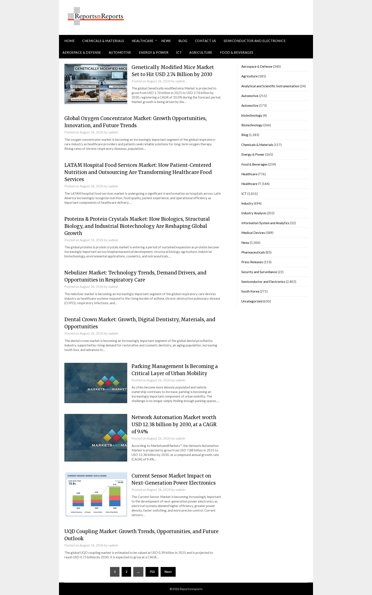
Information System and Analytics (265, 223)
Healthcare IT (251, 184)
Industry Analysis (253, 213)
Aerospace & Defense (81, 52)
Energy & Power (154, 52)
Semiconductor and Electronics (255, 41)
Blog (183, 41)
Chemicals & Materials (103, 41)
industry (247, 203)
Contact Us (205, 41)
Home (69, 41)
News (166, 41)
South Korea (250, 291)
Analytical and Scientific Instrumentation (270, 86)
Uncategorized (251, 301)
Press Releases (252, 262)
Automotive (120, 52)
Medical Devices (253, 233)
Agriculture (200, 52)
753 (152, 571)
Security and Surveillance (259, 272)
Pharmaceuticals (253, 252)
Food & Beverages (236, 52)
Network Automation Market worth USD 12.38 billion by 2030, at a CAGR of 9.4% (174, 424)
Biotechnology (252, 125)
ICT (179, 52)
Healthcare (143, 41)
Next (168, 571)
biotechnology (251, 115)
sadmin (180, 81)
